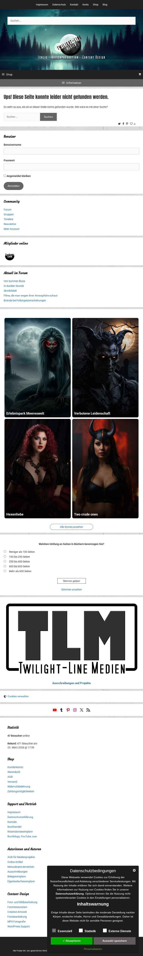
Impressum (42, 4)
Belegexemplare (16, 876)
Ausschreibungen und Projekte (71, 683)
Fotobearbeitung (17, 916)
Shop (95, 4)
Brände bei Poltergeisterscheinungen (25, 300)
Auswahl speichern (114, 940)
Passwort (9, 160)
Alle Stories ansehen (71, 526)
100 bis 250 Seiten (19, 556)
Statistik (90, 931)
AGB (10, 776)
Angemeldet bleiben (18, 176)
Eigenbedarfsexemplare (21, 881)
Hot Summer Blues (14, 281)
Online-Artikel (15, 861)
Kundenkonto (15, 767)
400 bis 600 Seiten (19, 566)
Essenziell (65, 931)
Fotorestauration (17, 907)
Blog (105, 4)
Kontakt (74, 4)
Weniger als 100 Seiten (22, 551)
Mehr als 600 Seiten (20, 571)
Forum (7, 209)
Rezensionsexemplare (20, 831)
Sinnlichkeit (10, 290)
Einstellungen (103, 897)
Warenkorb (13, 771)
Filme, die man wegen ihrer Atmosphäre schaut (31, 295)
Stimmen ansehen (71, 589)
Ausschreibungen (17, 871)
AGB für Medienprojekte (21, 857)
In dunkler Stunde (14, 285)
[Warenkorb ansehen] (140, 74)
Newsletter (10, 224)
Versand (12, 781)
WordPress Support (18, 926)
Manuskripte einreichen (20, 866)
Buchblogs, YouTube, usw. (22, 836)
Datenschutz (59, 4)
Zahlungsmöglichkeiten (20, 791)
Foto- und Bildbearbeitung (22, 902)
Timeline (8, 219)
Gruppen (9, 214)
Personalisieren (93, 948)
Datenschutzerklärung (20, 817)
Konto (85, 4)
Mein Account (12, 228)
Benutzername (12, 144)
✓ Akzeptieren (72, 940)
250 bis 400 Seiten (19, 561)
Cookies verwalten (18, 696)
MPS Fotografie (16, 921)
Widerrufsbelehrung (18, 786)
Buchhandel (14, 826)
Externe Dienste (120, 931)
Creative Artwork (17, 911)
